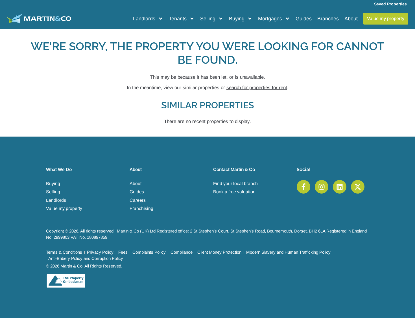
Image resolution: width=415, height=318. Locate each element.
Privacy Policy (100, 252)
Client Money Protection (219, 252)
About (351, 18)
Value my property (64, 208)
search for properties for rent (256, 87)
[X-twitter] (357, 187)
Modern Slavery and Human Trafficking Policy (288, 252)
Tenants (178, 18)
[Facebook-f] (303, 187)
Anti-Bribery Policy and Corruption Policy (85, 258)
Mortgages (270, 18)
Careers (138, 200)
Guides (304, 18)
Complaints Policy (149, 252)
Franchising (141, 208)
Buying (236, 18)
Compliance (182, 252)
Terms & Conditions (64, 252)
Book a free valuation (234, 191)
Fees (123, 252)
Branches (328, 18)
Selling (207, 18)
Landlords (144, 18)
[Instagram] (321, 187)
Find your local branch (235, 183)
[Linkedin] (339, 187)
